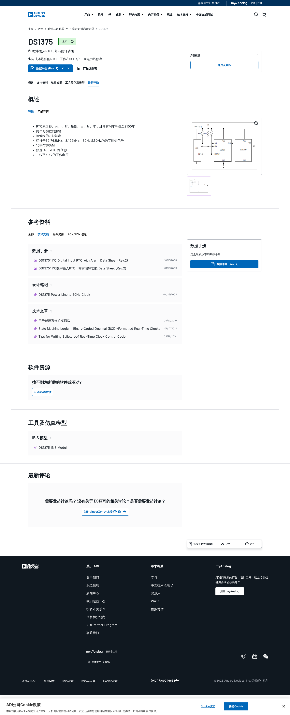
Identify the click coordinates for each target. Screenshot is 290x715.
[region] (145, 706)
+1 (63, 68)
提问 (252, 543)
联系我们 (92, 633)
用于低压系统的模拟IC (54, 321)
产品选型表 (90, 68)
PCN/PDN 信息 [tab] (77, 234)
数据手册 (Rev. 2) (47, 68)
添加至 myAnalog (203, 543)
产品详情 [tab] (43, 111)
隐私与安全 (88, 681)
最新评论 (93, 82)
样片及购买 (224, 65)
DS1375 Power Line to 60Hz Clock (64, 295)
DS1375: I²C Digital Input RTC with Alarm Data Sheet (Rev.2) (83, 260)
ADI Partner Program (101, 625)
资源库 (155, 593)
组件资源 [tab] (58, 234)
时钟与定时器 (56, 28)
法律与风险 (29, 681)
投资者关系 (94, 609)
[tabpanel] (105, 140)
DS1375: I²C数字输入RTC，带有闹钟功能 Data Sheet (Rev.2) (82, 268)
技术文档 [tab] (43, 234)
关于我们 (92, 577)
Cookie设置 (110, 681)
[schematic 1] (199, 186)
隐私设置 (68, 681)
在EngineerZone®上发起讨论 (102, 511)
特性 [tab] (31, 111)
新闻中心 (92, 593)
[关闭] (283, 706)
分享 (227, 543)
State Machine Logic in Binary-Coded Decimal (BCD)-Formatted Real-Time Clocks (99, 329)
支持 (154, 577)
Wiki (154, 601)
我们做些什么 (95, 601)
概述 (31, 82)
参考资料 (42, 82)
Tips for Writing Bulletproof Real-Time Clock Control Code (81, 336)
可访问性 (49, 681)
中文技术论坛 (160, 585)
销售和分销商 (95, 617)
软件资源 (56, 82)
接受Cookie (236, 706)
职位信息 (92, 585)
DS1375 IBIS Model (52, 448)
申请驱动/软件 (42, 392)
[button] (67, 29)
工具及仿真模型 (75, 82)
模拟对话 (157, 609)
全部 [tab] (31, 234)
